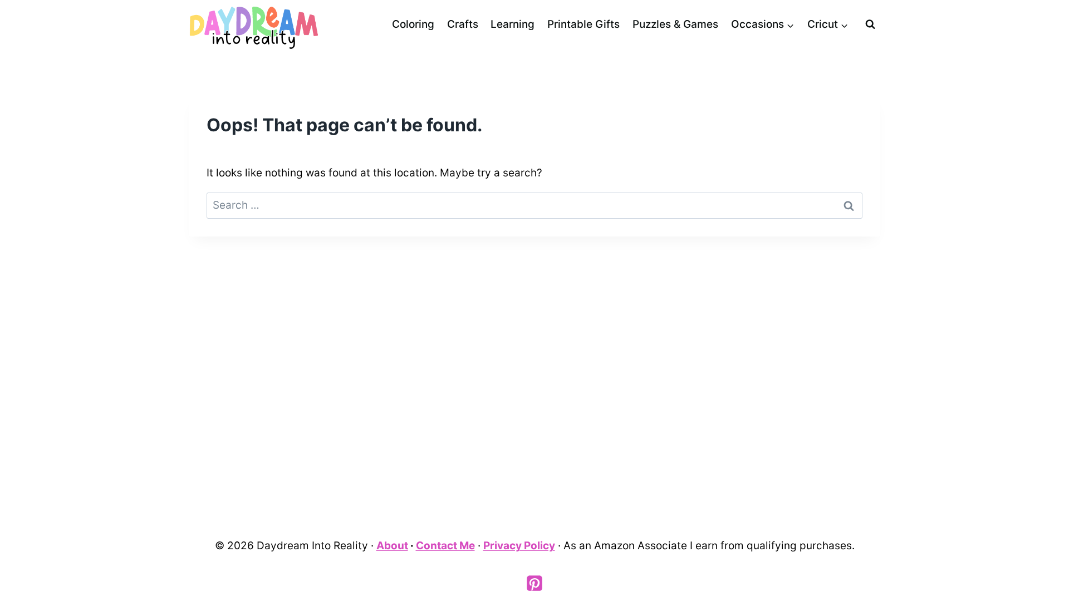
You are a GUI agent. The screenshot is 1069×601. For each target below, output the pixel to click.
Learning (512, 24)
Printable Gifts (583, 24)
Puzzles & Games (675, 24)
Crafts (462, 24)
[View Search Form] (870, 24)
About (392, 545)
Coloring (413, 24)
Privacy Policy (519, 545)
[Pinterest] (534, 583)
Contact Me (445, 545)
